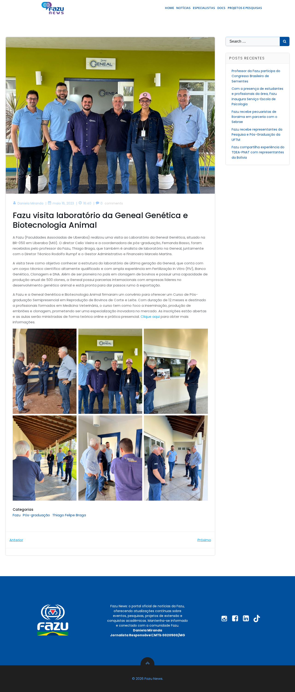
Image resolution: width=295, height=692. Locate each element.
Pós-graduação (36, 515)
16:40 (87, 203)
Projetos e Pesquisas (245, 8)
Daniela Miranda (30, 203)
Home (169, 8)
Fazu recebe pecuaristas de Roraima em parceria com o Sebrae (254, 116)
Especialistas (204, 8)
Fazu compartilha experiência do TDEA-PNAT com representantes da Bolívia (258, 152)
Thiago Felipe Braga (69, 515)
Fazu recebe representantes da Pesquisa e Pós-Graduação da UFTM (257, 134)
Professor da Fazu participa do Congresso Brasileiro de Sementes (256, 76)
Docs (221, 8)
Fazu (17, 515)
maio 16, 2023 (63, 203)
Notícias (183, 8)
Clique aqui (150, 316)
